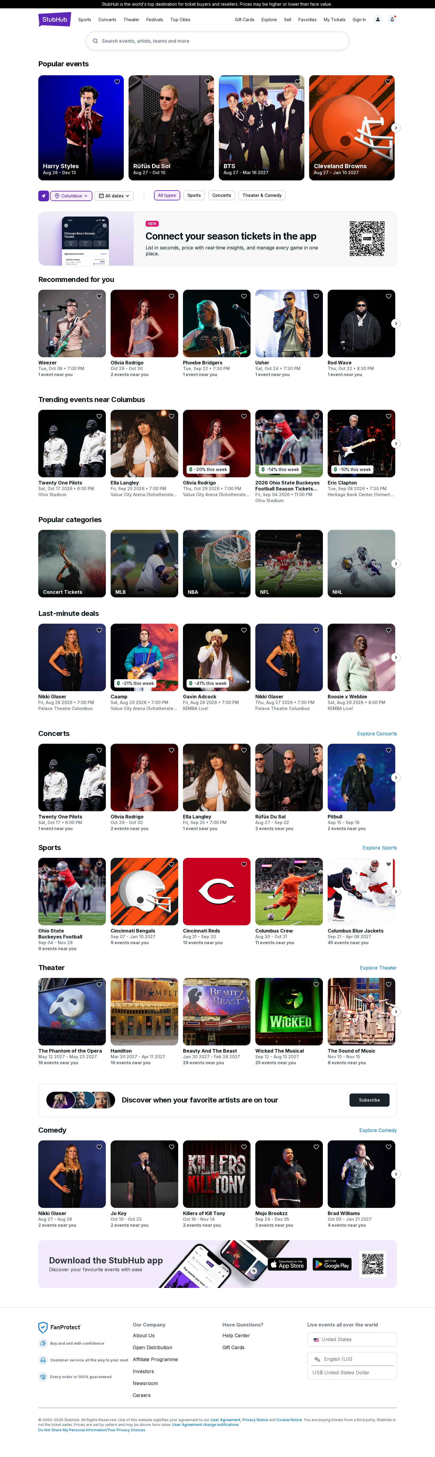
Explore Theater (378, 968)
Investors (143, 1371)
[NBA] (217, 563)
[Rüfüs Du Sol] (171, 127)
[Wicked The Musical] (289, 1022)
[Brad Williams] (361, 1184)
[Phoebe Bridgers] (217, 333)
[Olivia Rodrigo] (144, 333)
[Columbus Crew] (289, 901)
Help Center (236, 1335)
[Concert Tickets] (72, 563)
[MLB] (144, 563)
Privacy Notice (255, 1420)
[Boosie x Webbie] (361, 667)
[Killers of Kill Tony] (217, 1184)
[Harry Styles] (81, 127)
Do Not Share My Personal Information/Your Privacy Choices (91, 1430)
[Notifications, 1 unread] (392, 19)
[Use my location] (43, 196)
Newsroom (145, 1383)
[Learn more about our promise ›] (59, 1327)
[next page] (396, 128)
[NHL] (361, 563)
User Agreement (225, 1420)
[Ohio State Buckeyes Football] (72, 904)
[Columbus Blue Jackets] (361, 901)
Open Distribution (152, 1347)
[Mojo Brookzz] (289, 1184)
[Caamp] (144, 667)
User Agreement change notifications (205, 1424)
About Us (144, 1335)
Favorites (307, 19)
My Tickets (335, 19)
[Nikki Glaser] (72, 667)
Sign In (359, 19)
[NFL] (289, 563)
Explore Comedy (378, 1130)
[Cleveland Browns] (352, 127)
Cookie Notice (289, 1420)
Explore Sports (380, 848)
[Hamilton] (144, 1022)
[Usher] (289, 333)
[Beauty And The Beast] (217, 1022)
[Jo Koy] (144, 1184)
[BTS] (261, 127)
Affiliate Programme (155, 1359)
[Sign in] (378, 19)
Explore (269, 19)
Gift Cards (244, 19)
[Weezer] (72, 333)
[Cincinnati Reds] (217, 901)
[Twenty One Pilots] (72, 453)
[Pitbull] (361, 787)
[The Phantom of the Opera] (72, 1022)
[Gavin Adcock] (217, 667)
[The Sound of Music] (361, 1022)
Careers (142, 1395)
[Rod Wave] (361, 333)
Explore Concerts (377, 734)
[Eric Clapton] (361, 453)
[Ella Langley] (144, 453)
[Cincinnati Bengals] (144, 901)
